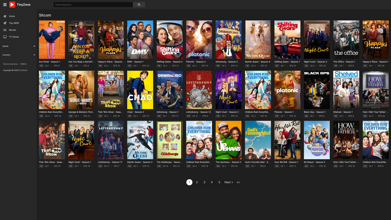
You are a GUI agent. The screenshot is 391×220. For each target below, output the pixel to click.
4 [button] (212, 182)
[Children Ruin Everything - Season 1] (376, 140)
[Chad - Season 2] (140, 90)
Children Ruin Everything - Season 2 (204, 162)
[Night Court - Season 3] (317, 39)
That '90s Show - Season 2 (111, 112)
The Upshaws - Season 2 (228, 162)
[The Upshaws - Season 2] (229, 140)
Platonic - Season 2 (196, 61)
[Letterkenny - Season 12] (199, 90)
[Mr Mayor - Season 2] (317, 140)
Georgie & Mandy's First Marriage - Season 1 (90, 112)
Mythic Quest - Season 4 (257, 61)
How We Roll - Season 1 (286, 162)
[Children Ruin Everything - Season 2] (199, 140)
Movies (12, 30)
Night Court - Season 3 (315, 61)
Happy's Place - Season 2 (111, 61)
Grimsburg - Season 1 (168, 112)
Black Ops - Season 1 (315, 112)
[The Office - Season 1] (346, 39)
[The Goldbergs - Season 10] (170, 140)
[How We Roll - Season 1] (287, 140)
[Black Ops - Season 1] (317, 90)
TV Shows (14, 36)
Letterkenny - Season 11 (110, 162)
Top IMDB (14, 23)
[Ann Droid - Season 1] (52, 39)
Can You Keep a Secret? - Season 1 (86, 61)
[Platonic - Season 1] (287, 90)
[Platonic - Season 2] (199, 39)
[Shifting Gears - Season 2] (170, 39)
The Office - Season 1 (344, 61)
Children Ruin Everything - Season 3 (263, 112)
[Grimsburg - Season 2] (229, 39)
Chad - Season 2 (135, 112)
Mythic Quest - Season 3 (139, 162)
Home (12, 16)
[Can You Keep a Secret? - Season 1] (81, 39)
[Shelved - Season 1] (346, 90)
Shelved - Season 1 (343, 112)
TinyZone (23, 70)
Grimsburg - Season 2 (227, 61)
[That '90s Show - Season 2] (111, 90)
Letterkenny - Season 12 (198, 112)
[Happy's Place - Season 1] (376, 39)
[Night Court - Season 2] (229, 90)
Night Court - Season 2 (227, 112)
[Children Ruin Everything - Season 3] (258, 90)
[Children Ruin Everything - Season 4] (52, 90)
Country (6, 54)
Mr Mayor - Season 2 (314, 162)
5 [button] (219, 182)
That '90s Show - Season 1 (52, 162)
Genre (5, 46)
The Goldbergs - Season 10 (170, 162)
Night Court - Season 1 (79, 162)
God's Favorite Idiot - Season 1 (260, 162)
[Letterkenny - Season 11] (111, 140)
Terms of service (10, 64)
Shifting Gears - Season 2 (170, 61)
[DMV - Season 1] (140, 39)
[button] (229, 182)
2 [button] (197, 182)
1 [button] (189, 182)
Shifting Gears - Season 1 (287, 61)
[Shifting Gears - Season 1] (287, 39)
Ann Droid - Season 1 (49, 61)
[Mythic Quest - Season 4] (258, 39)
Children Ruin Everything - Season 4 (57, 112)
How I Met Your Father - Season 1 (350, 162)
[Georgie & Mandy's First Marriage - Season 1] (81, 90)
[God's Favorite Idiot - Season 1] (258, 140)
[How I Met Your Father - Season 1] (346, 140)
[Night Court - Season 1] (81, 140)
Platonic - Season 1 (284, 112)
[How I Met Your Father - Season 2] (376, 90)
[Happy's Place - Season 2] (111, 39)
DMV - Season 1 (135, 61)
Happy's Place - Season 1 (376, 61)
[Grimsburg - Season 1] (170, 90)
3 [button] (204, 182)
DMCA (23, 64)
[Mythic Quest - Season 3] (140, 140)
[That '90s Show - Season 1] (52, 140)
